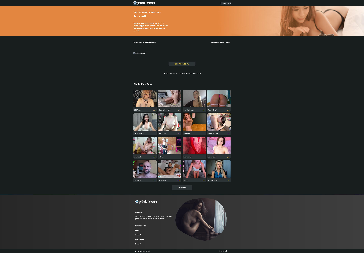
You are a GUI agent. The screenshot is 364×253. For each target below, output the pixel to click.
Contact (138, 235)
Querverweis (139, 239)
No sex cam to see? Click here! (144, 42)
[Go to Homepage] (144, 3)
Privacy (137, 230)
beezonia (147, 251)
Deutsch (138, 244)
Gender (224, 3)
